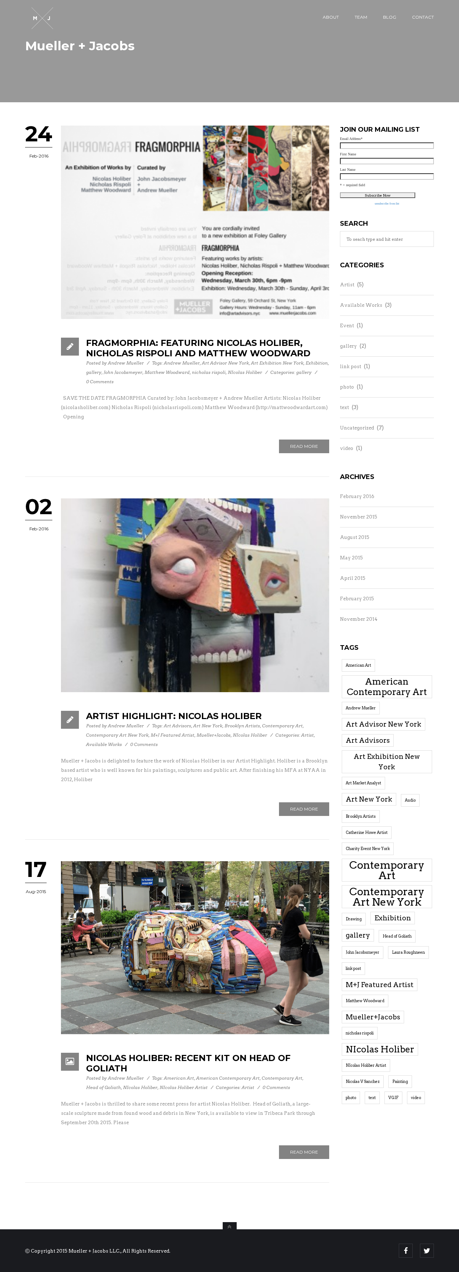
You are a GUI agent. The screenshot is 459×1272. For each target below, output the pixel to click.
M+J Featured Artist (172, 735)
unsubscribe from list (387, 203)
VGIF (393, 1097)
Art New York (207, 725)
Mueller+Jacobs (214, 735)
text (344, 407)
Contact (423, 17)
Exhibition (317, 363)
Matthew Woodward (167, 372)
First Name (348, 154)
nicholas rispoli (209, 372)
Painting (400, 1081)
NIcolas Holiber (245, 372)
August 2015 (354, 537)
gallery (93, 372)
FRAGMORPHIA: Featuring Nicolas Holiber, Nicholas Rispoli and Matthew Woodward (198, 348)
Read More (304, 446)
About (331, 17)
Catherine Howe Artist (367, 832)
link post (350, 366)
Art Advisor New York (225, 363)
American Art (179, 1078)
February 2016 (357, 496)
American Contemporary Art (228, 1078)
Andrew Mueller (126, 363)
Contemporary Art (282, 725)
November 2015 (358, 517)
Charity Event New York (368, 848)
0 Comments (100, 381)
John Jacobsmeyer (123, 372)
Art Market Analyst (363, 783)
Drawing (354, 919)
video (346, 448)
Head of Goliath (103, 1087)
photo (347, 387)
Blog (389, 17)
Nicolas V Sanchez (363, 1081)
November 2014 (359, 619)
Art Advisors (177, 725)
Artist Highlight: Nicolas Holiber (174, 716)
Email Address (351, 139)
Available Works (104, 744)
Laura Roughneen (408, 952)
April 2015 (352, 578)
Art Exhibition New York (277, 363)
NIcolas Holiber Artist (184, 1087)
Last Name (347, 170)
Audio (410, 800)
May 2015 (351, 557)
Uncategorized (357, 428)
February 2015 (357, 598)
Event (347, 325)
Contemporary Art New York (117, 735)
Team (361, 17)
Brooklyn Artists (242, 725)
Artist (307, 735)
